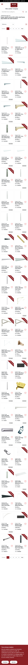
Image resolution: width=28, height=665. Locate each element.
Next (22, 28)
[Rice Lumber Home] (14, 5)
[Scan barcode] (26, 12)
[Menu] (2, 4)
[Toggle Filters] (26, 24)
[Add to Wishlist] (12, 47)
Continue (5, 662)
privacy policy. (19, 654)
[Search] (23, 12)
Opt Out (13, 662)
